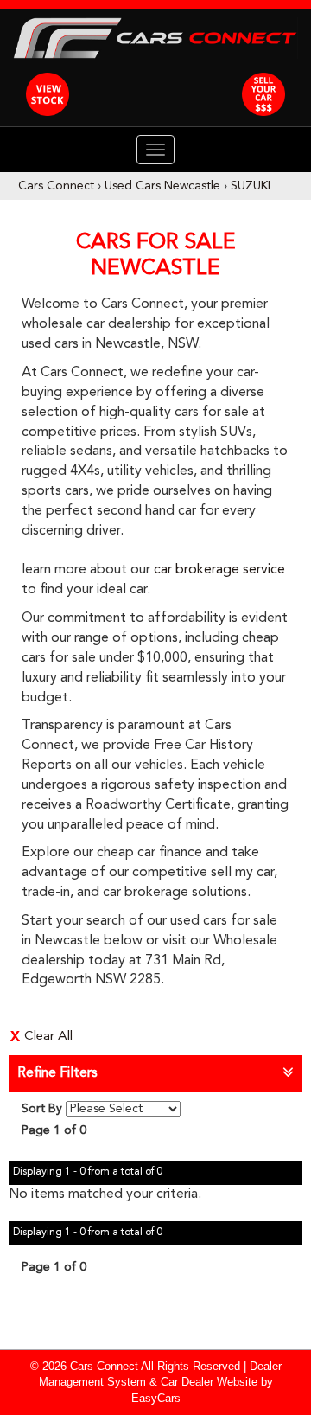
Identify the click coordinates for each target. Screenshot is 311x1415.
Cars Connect (56, 186)
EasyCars (156, 1398)
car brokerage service (219, 570)
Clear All (48, 1036)
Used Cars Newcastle (162, 186)
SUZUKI (250, 186)
